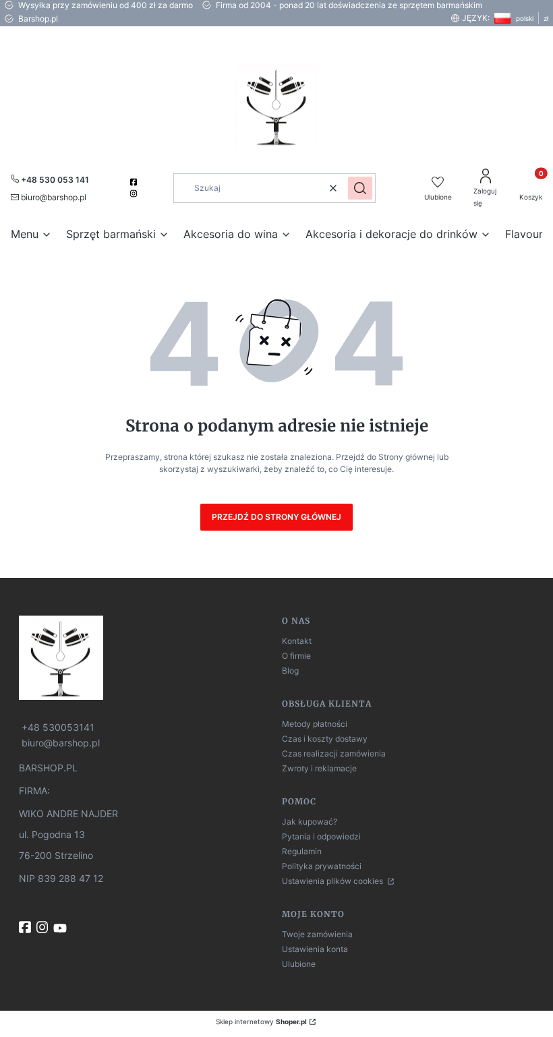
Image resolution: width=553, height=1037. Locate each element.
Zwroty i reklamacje (319, 768)
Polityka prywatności (321, 866)
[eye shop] (145, 658)
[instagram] (135, 193)
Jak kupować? (309, 822)
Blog (290, 670)
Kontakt (297, 641)
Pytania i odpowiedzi (321, 836)
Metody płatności (314, 724)
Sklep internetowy (261, 1021)
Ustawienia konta (315, 949)
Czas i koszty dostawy (325, 739)
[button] (360, 188)
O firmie (296, 656)
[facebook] (135, 182)
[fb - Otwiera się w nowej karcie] (26, 927)
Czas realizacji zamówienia (334, 753)
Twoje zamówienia (317, 934)
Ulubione (299, 964)
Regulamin (302, 851)
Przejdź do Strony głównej (276, 517)
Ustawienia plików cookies (333, 881)
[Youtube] (61, 928)
